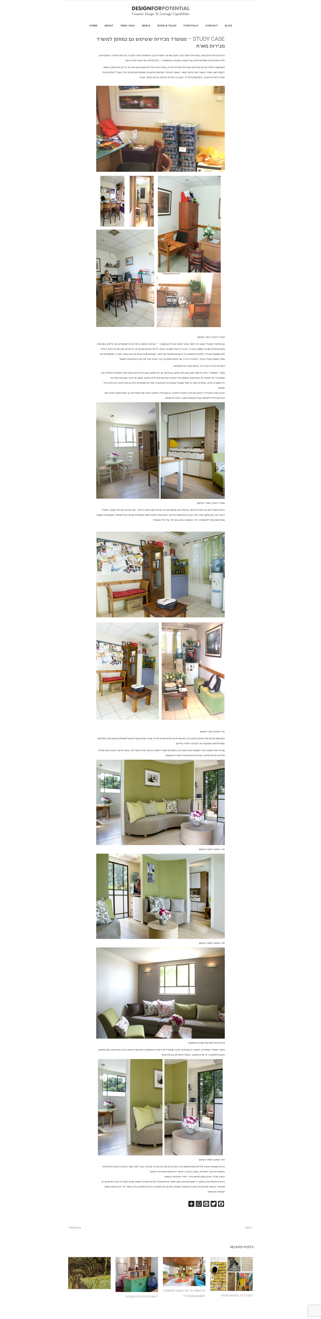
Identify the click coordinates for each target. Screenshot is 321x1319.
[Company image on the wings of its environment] (184, 1271)
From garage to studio (237, 1295)
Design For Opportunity (142, 1296)
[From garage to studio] (231, 1274)
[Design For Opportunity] (137, 1274)
